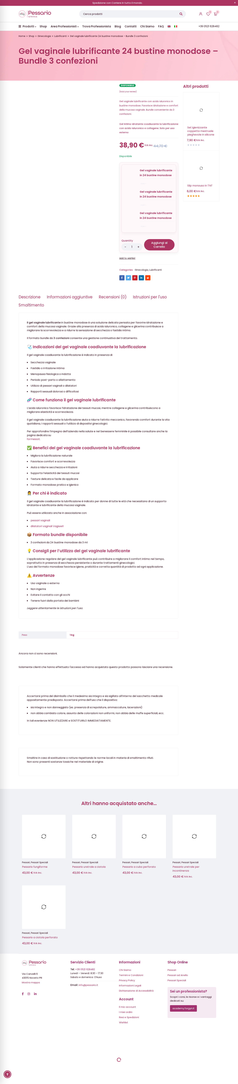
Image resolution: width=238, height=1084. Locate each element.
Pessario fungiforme (34, 867)
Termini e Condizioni (131, 975)
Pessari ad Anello (178, 975)
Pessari (26, 862)
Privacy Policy (127, 980)
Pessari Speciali (39, 862)
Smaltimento (31, 305)
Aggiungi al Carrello (159, 245)
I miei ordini (125, 1012)
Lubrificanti (60, 36)
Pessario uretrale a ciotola (89, 867)
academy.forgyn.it (183, 1008)
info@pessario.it (88, 985)
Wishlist (210, 12)
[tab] (29, 297)
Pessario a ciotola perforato (40, 937)
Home (22, 36)
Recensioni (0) (113, 297)
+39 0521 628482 (85, 969)
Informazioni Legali (130, 985)
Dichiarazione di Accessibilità (136, 990)
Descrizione (29, 297)
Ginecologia (44, 36)
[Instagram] (29, 992)
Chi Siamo (125, 970)
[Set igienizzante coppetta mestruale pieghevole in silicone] (201, 110)
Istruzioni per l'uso (150, 297)
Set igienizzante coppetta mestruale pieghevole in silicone (200, 131)
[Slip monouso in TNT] (201, 168)
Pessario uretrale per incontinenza (186, 869)
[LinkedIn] (35, 992)
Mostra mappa (31, 982)
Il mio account (127, 1007)
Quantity (127, 241)
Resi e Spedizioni (129, 1017)
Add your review (128, 91)
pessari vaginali (40, 520)
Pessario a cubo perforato (139, 867)
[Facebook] (23, 992)
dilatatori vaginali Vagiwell (47, 526)
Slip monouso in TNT (200, 185)
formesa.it (33, 439)
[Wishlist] (127, 258)
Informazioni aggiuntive (69, 297)
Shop (31, 36)
